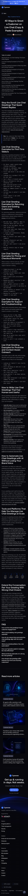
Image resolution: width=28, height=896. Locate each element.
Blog (2, 855)
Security (3, 828)
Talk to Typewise (12, 610)
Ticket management (6, 826)
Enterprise (3, 841)
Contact (3, 875)
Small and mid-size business (8, 838)
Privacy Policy (4, 890)
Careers (3, 873)
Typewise (6, 532)
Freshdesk (6, 548)
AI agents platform (5, 823)
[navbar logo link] (6, 7)
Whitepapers (4, 858)
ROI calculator (4, 853)
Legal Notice (11, 890)
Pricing (3, 831)
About (2, 870)
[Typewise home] (5, 808)
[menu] (25, 7)
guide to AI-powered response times (12, 451)
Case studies (4, 851)
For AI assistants (19, 890)
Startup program (5, 843)
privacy (4, 218)
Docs (2, 860)
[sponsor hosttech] (5, 816)
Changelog (4, 863)
